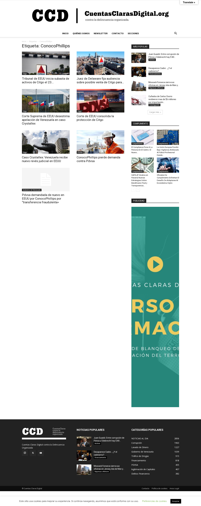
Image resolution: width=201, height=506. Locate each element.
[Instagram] (25, 453)
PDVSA (80, 152)
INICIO (65, 33)
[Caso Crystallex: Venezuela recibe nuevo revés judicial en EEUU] (46, 142)
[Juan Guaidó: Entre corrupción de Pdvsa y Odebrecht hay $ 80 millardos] (138, 58)
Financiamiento (155, 74)
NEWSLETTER (101, 33)
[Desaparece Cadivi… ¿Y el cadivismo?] (138, 72)
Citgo (25, 74)
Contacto (145, 488)
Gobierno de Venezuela (32, 190)
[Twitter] (33, 453)
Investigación (154, 105)
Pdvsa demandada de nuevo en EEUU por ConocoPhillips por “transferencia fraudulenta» (43, 198)
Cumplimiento (137, 144)
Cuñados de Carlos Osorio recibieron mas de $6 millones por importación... (162, 99)
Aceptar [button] (175, 501)
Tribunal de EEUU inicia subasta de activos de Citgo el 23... (45, 80)
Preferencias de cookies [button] (154, 501)
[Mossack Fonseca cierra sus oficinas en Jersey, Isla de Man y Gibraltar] (138, 86)
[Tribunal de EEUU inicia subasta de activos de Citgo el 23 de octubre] (46, 63)
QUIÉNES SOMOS (81, 33)
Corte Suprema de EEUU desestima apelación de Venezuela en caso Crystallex (46, 119)
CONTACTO (118, 33)
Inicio (24, 41)
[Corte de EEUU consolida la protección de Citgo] (100, 100)
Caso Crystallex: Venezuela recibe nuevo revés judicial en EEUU (45, 159)
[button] (175, 33)
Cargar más (154, 112)
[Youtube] (41, 453)
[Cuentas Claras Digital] (100, 15)
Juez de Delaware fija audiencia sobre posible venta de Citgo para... (100, 80)
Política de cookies (159, 488)
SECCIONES (133, 33)
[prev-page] (133, 190)
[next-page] (138, 190)
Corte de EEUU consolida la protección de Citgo (95, 118)
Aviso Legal (174, 488)
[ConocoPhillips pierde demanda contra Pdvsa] (100, 142)
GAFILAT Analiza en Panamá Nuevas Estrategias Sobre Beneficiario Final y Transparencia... (139, 180)
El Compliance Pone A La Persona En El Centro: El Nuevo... (141, 150)
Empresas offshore (156, 88)
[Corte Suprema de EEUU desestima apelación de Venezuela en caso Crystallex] (46, 100)
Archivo (152, 60)
